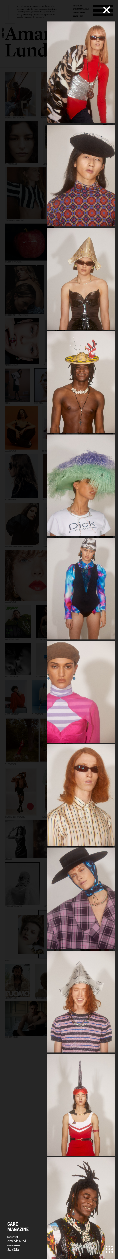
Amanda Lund (16, 1241)
